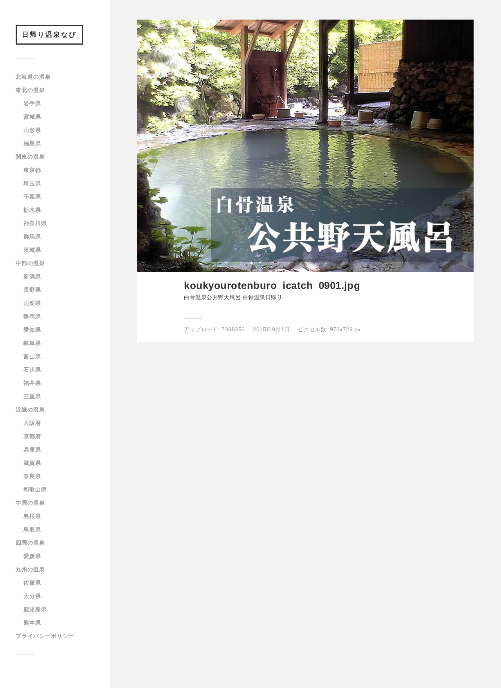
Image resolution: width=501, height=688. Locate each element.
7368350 (233, 329)
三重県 (32, 396)
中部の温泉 (30, 263)
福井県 (32, 383)
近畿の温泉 (30, 409)
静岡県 (32, 316)
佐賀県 (32, 583)
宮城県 (32, 117)
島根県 (32, 516)
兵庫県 (32, 449)
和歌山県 (35, 489)
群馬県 (32, 236)
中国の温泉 (30, 503)
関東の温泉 (30, 156)
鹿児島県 (35, 609)
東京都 (32, 170)
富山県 (32, 356)
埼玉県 (32, 183)
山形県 (32, 130)
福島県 (32, 143)
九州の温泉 (30, 569)
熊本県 (32, 622)
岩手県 (32, 103)
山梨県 (32, 303)
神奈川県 (35, 223)
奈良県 (32, 476)
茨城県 (32, 250)
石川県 (32, 370)
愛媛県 (32, 556)
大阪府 (32, 423)
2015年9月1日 (271, 329)
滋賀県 (32, 463)
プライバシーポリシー (45, 636)
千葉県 (32, 196)
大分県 (32, 596)
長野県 (32, 290)
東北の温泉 (30, 90)
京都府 (32, 436)
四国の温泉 (30, 543)
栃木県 (32, 210)
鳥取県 (32, 529)
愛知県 (32, 330)
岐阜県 (32, 343)
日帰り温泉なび (49, 34)
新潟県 (32, 276)
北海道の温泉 (33, 77)
